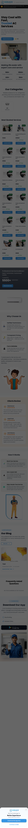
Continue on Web (14, 824)
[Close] (26, 809)
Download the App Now (14, 820)
